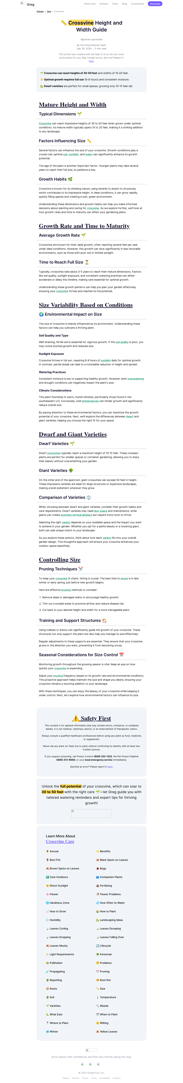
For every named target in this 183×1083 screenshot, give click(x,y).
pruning (66, 589)
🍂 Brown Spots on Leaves (62, 868)
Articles (104, 3)
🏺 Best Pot (53, 859)
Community (137, 3)
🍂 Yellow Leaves (106, 1031)
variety (66, 522)
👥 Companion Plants (109, 877)
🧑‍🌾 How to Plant (106, 911)
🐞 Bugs (101, 868)
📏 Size (100, 988)
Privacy (85, 1078)
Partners (75, 1078)
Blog (124, 3)
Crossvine (45, 123)
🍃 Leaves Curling (57, 928)
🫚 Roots (51, 988)
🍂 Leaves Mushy (57, 945)
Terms (94, 1078)
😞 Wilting (102, 1022)
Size (49, 11)
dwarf (129, 416)
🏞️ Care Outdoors (57, 877)
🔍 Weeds (102, 1005)
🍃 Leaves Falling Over (110, 937)
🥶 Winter (52, 1031)
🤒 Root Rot (103, 980)
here (91, 61)
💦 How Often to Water (110, 902)
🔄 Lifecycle (103, 945)
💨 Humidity (53, 919)
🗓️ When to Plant (107, 1014)
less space (100, 510)
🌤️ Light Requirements (60, 954)
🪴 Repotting (54, 980)
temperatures (90, 400)
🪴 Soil (50, 997)
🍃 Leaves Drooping (108, 928)
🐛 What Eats (54, 1014)
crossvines (54, 453)
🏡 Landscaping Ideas (109, 919)
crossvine (93, 208)
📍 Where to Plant (57, 1022)
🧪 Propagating (55, 971)
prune (124, 578)
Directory (117, 1078)
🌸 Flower (52, 894)
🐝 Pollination (54, 962)
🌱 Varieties (53, 1005)
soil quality (122, 342)
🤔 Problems (104, 962)
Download (155, 4)
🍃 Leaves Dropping (58, 937)
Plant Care (90, 3)
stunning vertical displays (76, 514)
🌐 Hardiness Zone (57, 902)
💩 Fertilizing (104, 885)
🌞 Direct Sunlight (57, 885)
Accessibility (105, 1078)
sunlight (74, 154)
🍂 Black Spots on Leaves (112, 859)
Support (66, 1078)
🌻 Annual (52, 851)
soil (65, 154)
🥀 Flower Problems (108, 894)
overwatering (136, 378)
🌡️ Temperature (106, 997)
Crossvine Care (60, 841)
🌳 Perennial (104, 954)
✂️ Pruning (103, 971)
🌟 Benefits (103, 851)
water (89, 154)
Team (115, 3)
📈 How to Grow (56, 911)
